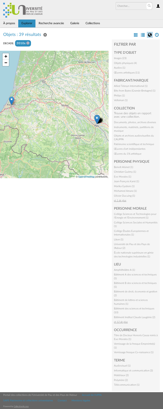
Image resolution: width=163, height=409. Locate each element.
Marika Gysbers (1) (124, 186)
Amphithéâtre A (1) (124, 270)
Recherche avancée (51, 23)
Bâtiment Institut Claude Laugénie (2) (134, 317)
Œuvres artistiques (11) (127, 72)
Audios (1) (119, 67)
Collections (93, 23)
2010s (22, 43)
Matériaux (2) (121, 375)
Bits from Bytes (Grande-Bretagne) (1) (134, 90)
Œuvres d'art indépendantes (129, 149)
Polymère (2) (121, 380)
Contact (62, 400)
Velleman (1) (121, 100)
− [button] (5, 62)
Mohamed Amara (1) (125, 191)
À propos (9, 23)
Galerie (74, 23)
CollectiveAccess (21, 406)
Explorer (26, 23)
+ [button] (5, 56)
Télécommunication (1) (126, 385)
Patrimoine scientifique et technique (134, 144)
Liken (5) (118, 239)
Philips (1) (119, 95)
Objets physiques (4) (125, 63)
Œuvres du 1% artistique (127, 153)
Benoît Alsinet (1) (123, 167)
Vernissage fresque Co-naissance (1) (133, 352)
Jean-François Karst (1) (126, 181)
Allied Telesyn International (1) (131, 86)
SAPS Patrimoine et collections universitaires (28, 400)
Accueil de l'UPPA (92, 395)
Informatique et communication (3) (133, 370)
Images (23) (120, 58)
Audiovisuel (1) (122, 365)
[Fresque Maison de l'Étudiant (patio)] (97, 119)
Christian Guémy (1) (125, 172)
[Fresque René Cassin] (11, 100)
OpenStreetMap (86, 176)
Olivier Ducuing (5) (124, 196)
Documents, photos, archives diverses (135, 122)
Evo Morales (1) (122, 176)
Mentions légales (81, 400)
